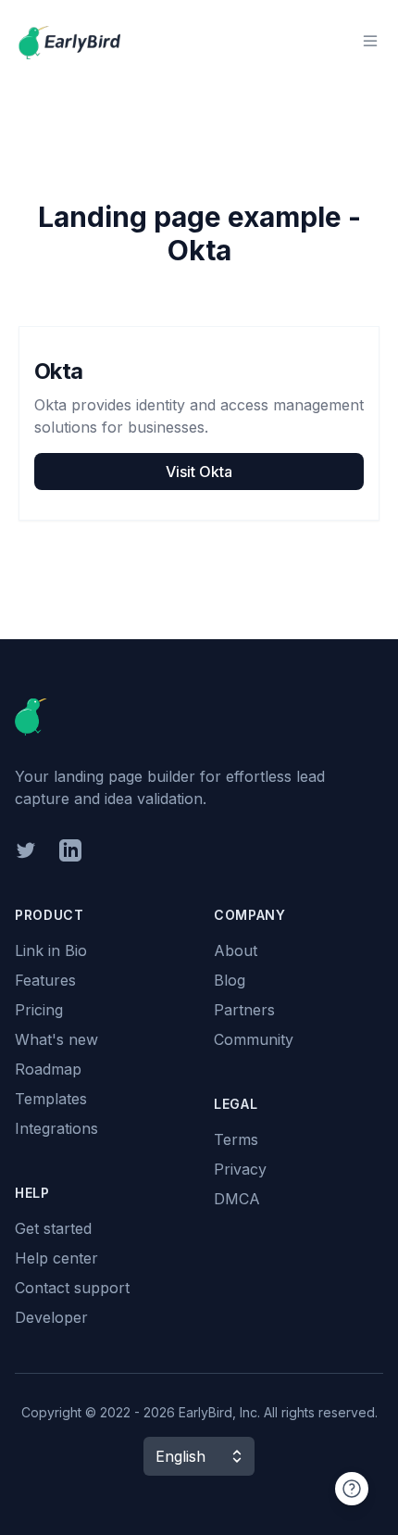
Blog (229, 980)
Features (45, 980)
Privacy (240, 1169)
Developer (51, 1317)
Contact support (72, 1287)
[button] (199, 1456)
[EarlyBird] (69, 41)
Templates (51, 1098)
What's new (56, 1039)
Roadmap (48, 1069)
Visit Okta (199, 471)
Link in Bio (51, 950)
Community (253, 1039)
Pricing (39, 1009)
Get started (53, 1228)
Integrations (56, 1128)
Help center (56, 1258)
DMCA (237, 1198)
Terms (236, 1139)
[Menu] (370, 40)
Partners (244, 1009)
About (235, 950)
